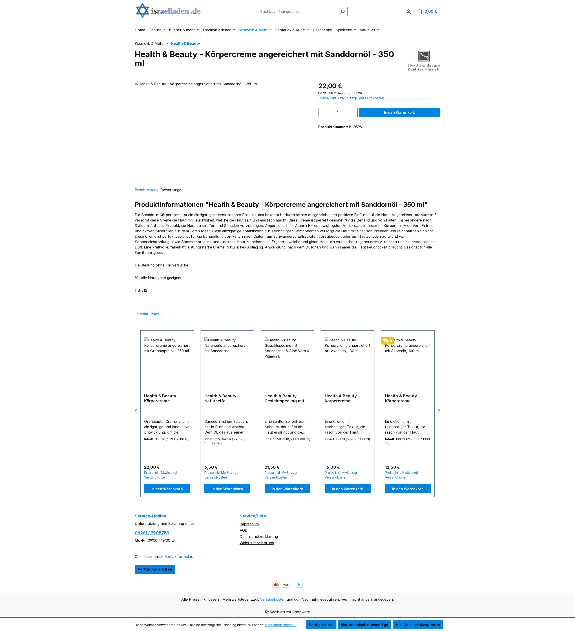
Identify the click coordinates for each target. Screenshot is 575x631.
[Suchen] (342, 11)
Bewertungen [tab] (172, 190)
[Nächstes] (439, 411)
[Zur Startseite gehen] (168, 10)
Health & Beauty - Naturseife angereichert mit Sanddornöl (221, 398)
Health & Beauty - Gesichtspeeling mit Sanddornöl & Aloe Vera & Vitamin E (284, 398)
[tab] (146, 190)
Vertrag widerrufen (155, 569)
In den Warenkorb (400, 112)
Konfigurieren (321, 624)
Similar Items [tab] (148, 314)
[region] (222, 129)
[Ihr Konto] (408, 11)
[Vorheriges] (136, 411)
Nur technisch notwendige (364, 624)
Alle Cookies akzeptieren (418, 624)
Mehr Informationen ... (280, 625)
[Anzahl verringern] (323, 112)
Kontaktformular (178, 556)
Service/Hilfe (253, 516)
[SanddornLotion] (222, 129)
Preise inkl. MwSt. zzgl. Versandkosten (351, 98)
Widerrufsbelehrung (257, 543)
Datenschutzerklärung (259, 536)
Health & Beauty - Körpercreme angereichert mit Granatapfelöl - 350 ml (166, 398)
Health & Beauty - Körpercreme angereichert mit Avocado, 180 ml (342, 398)
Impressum (249, 524)
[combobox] (297, 11)
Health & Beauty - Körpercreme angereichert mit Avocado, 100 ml (402, 398)
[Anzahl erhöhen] (353, 112)
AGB (243, 530)
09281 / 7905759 (152, 532)
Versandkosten (272, 599)
